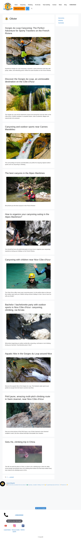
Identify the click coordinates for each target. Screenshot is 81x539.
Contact (54, 4)
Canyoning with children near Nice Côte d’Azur (28, 259)
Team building (46, 4)
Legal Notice (7, 529)
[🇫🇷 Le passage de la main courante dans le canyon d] (24, 492)
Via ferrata (37, 4)
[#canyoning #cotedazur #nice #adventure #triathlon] (40, 492)
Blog (65, 4)
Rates (60, 4)
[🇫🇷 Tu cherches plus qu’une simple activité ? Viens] (57, 501)
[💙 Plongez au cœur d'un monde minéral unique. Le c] (8, 501)
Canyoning (22, 4)
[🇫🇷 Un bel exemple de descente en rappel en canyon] (24, 501)
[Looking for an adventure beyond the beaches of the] (57, 492)
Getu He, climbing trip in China (20, 442)
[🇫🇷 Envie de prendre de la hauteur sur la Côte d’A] (73, 501)
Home (16, 4)
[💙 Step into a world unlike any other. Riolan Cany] (73, 492)
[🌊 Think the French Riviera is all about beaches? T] (8, 492)
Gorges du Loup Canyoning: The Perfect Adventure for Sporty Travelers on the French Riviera (27, 30)
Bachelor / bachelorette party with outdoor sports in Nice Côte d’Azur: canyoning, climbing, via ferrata (25, 307)
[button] (32, 8)
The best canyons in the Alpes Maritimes (25, 173)
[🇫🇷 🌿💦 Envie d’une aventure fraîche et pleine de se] (40, 501)
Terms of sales (16, 529)
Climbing (30, 4)
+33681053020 (72, 4)
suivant (11, 477)
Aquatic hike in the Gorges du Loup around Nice (28, 353)
